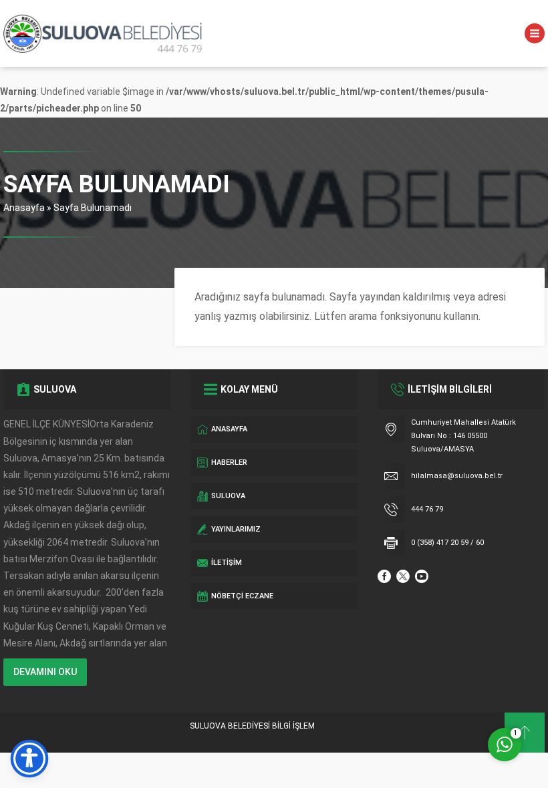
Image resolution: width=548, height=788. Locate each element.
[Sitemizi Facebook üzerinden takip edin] (384, 576)
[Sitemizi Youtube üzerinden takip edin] (421, 576)
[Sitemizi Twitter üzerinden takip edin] (403, 576)
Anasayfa (24, 207)
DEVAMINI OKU (45, 671)
